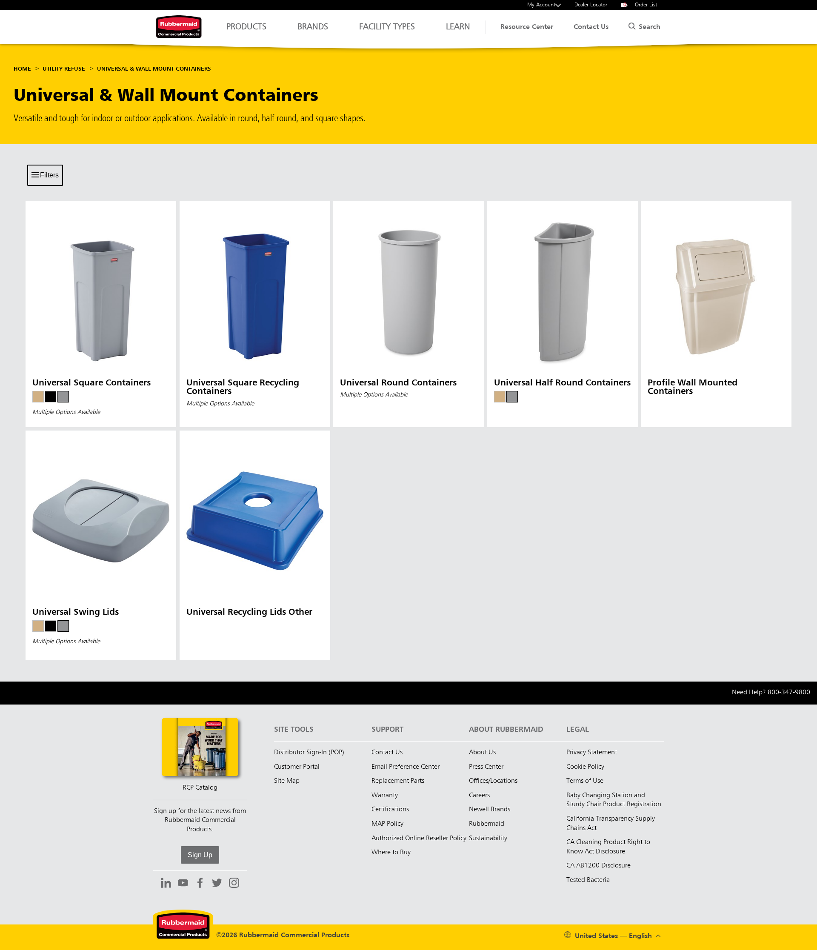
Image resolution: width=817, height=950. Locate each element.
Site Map (287, 781)
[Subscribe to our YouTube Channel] (183, 884)
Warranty (384, 795)
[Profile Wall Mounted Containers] (716, 314)
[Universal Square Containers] (101, 314)
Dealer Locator (590, 5)
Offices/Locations (493, 781)
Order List (640, 5)
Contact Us (591, 27)
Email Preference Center (405, 767)
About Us (482, 752)
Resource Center (526, 27)
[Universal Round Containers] (408, 314)
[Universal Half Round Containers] (562, 314)
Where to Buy (391, 852)
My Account (541, 5)
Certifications (390, 809)
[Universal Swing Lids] (101, 545)
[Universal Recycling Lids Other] (255, 545)
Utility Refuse (64, 69)
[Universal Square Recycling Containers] (255, 314)
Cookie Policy (585, 767)
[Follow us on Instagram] (234, 884)
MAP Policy (387, 824)
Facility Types (387, 27)
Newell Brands (489, 809)
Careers (479, 795)
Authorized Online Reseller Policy (418, 838)
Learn (458, 27)
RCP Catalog (200, 788)
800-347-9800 (789, 692)
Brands (312, 27)
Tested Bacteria (588, 880)
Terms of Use (584, 781)
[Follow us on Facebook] (200, 884)
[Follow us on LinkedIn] (166, 884)
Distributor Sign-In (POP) (309, 752)
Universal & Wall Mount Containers (154, 69)
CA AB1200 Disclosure (598, 865)
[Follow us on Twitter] (217, 884)
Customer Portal (297, 767)
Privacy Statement (591, 752)
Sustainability (488, 838)
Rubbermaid (486, 824)
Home (22, 69)
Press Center (486, 767)
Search (648, 27)
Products (246, 27)
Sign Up (200, 855)
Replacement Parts (397, 781)
